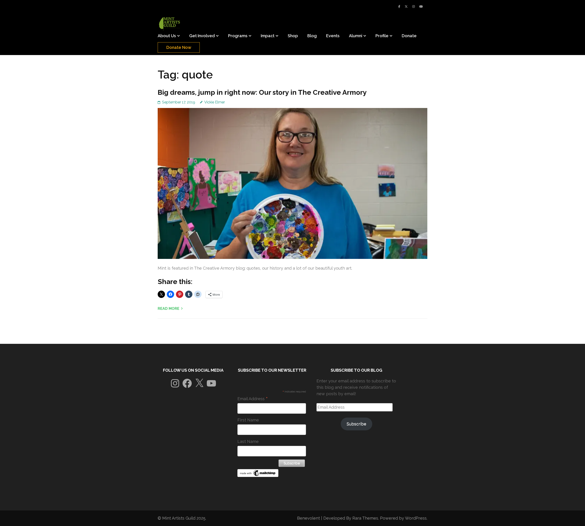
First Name (248, 420)
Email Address (252, 399)
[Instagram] (413, 6)
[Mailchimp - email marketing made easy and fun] (258, 475)
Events (333, 35)
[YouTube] (421, 6)
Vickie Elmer (214, 102)
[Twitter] (406, 6)
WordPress (416, 518)
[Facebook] (399, 6)
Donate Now (178, 47)
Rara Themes (365, 518)
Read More (168, 308)
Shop (293, 35)
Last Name (248, 441)
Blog (312, 35)
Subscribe (356, 423)
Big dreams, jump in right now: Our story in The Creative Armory (262, 92)
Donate (409, 35)
